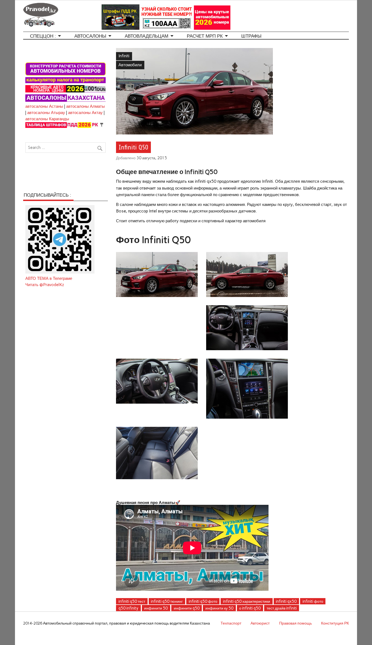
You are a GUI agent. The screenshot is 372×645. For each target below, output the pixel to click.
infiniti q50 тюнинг (167, 601)
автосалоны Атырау (46, 112)
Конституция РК (335, 623)
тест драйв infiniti (282, 608)
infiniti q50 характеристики (246, 601)
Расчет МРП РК (205, 36)
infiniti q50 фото (203, 601)
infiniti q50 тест (131, 601)
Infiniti (123, 55)
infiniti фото (313, 601)
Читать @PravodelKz (44, 284)
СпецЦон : (43, 36)
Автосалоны (90, 36)
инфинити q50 (187, 608)
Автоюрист (260, 623)
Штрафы (251, 36)
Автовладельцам (146, 36)
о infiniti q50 (250, 608)
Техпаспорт (231, 623)
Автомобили (130, 64)
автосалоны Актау (85, 112)
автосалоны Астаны (44, 106)
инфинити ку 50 (219, 608)
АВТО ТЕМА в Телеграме (48, 278)
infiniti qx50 (286, 601)
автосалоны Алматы (85, 106)
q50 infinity (128, 608)
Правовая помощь (295, 623)
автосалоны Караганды (47, 118)
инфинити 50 (156, 608)
